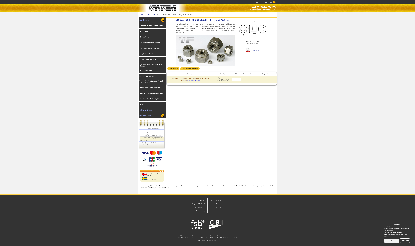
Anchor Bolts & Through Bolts (149, 87)
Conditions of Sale (216, 200)
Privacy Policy (200, 211)
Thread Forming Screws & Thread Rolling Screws (151, 82)
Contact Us (213, 204)
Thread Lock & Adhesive (147, 59)
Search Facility (144, 20)
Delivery (202, 200)
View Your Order (145, 116)
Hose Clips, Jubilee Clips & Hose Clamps (150, 65)
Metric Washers (144, 37)
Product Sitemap (216, 207)
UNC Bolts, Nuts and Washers (149, 42)
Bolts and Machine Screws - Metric (151, 26)
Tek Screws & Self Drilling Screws (150, 99)
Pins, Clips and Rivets (146, 54)
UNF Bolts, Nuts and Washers (149, 48)
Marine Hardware (145, 71)
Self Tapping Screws (146, 76)
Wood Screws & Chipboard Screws (151, 93)
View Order (268, 2)
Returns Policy (200, 207)
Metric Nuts (151, 15)
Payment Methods (198, 204)
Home (142, 15)
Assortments (143, 104)
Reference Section (145, 110)
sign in (258, 2)
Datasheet (255, 50)
